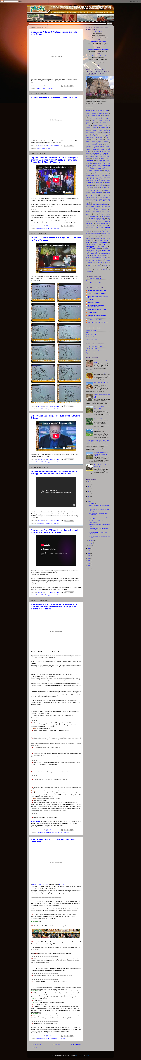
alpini (101, 112)
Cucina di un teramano (99, 146)
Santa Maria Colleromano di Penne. (101, 383)
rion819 (77, 1055)
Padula (87, 192)
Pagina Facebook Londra (92, 353)
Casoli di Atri (95, 127)
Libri (100, 177)
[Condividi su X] (69, 86)
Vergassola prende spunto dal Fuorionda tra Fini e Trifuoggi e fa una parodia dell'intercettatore (54, 472)
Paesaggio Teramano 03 (102, 194)
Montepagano (102, 184)
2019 (89, 481)
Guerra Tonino (88, 172)
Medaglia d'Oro (99, 182)
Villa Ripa (105, 269)
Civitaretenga (100, 139)
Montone (108, 184)
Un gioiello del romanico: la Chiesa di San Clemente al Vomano (101, 454)
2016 (89, 484)
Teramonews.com (45, 83)
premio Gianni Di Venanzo (101, 220)
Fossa (101, 162)
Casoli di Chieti (104, 127)
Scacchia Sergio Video (95, 252)
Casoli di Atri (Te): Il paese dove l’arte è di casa (102, 407)
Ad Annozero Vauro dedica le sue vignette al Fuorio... (99, 517)
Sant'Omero (103, 238)
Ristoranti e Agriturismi (95, 233)
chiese (101, 136)
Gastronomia (95, 167)
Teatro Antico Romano (96, 257)
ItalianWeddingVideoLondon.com (92, 175)
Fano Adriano (95, 158)
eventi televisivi (103, 156)
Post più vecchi (76, 1044)
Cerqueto (106, 134)
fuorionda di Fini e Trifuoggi (43, 228)
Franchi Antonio (97, 163)
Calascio (93, 120)
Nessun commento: (55, 86)
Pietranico (96, 213)
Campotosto (88, 124)
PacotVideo (63, 832)
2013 (89, 491)
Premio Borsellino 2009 (56, 1038)
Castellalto (94, 130)
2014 (89, 489)
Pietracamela (88, 213)
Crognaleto (88, 146)
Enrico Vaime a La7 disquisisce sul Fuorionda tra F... (97, 521)
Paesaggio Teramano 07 (91, 197)
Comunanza (88, 143)
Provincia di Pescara (103, 225)
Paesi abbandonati (104, 197)
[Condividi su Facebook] (71, 86)
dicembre (91, 503)
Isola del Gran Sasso (100, 173)
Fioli (93, 162)
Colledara (99, 141)
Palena (95, 199)
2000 (89, 563)
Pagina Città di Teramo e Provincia (94, 351)
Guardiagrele (106, 170)
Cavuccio (104, 132)
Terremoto (101, 259)
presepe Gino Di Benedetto (93, 221)
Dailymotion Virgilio (91, 330)
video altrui (56, 228)
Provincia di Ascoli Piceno (102, 223)
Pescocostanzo (88, 211)
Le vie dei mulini (98, 430)
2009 (89, 501)
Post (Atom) (39, 1048)
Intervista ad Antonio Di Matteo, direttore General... (99, 506)
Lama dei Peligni (93, 177)
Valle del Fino (91, 265)
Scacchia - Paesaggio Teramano (98, 245)
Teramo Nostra (89, 259)
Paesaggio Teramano (97, 192)
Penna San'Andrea (89, 209)
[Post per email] (62, 86)
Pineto (102, 213)
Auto (95, 117)
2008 (89, 548)
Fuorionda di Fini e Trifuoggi (40, 884)
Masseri (108, 180)
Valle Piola (99, 265)
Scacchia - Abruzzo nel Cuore (98, 241)
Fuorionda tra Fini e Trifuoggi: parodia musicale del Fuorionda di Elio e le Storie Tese (54, 531)
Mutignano (90, 187)
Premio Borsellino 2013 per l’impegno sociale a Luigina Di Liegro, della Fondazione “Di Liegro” (98, 442)
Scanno (109, 252)
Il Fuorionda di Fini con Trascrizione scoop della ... (99, 536)
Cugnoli (107, 146)
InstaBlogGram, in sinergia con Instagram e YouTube (96, 305)
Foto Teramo (90, 163)
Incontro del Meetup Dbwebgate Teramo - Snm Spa (54, 98)
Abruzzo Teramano (103, 110)
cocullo (93, 141)
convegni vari (104, 143)
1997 (89, 565)
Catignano (98, 132)
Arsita (104, 115)
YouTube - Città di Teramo (92, 335)
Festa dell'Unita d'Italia (100, 160)
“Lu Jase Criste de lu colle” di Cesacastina (101, 465)
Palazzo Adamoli (89, 199)
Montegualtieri (94, 184)
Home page (56, 1044)
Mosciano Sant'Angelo (100, 185)
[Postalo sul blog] (67, 86)
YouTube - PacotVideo (91, 339)
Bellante (89, 118)
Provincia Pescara (96, 230)
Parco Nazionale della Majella (92, 206)
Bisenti (95, 118)
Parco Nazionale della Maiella (100, 204)
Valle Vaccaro (106, 265)
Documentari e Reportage (92, 148)
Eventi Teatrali (94, 156)
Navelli (95, 187)
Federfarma (89, 160)
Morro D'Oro (90, 185)
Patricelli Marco (105, 208)
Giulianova (98, 168)
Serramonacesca (94, 253)
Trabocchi (88, 264)
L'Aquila (102, 175)
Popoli (95, 214)
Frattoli (104, 163)
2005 (89, 556)
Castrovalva (92, 132)
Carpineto (88, 127)
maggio (91, 543)
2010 (89, 499)
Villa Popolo (98, 269)
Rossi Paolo (93, 236)
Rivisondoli (103, 233)
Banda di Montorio (106, 117)
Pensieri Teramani (93, 312)
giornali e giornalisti (104, 167)
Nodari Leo (106, 187)
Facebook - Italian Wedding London (94, 346)
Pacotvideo (62, 884)
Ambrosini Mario (103, 113)
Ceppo (93, 134)
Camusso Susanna (105, 124)
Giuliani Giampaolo (90, 168)
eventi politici (105, 153)
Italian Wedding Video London (93, 278)
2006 (89, 553)
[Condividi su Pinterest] (73, 86)
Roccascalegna (106, 235)
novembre (91, 540)
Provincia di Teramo (102, 227)
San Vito (97, 238)
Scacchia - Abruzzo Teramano (100, 242)
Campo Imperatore (103, 122)
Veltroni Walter (96, 268)
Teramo (105, 257)
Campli (93, 122)
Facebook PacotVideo (91, 348)
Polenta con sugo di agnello (100, 373)
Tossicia (106, 262)
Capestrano (95, 125)
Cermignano (99, 134)
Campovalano (96, 124)
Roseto (87, 236)
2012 (89, 494)
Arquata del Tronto (96, 115)
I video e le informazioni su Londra (97, 293)
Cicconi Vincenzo (40, 832)
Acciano (87, 112)
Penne (97, 209)
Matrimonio (90, 182)
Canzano (88, 125)
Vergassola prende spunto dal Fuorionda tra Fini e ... (99, 525)
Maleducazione (89, 180)
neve (100, 187)
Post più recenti (36, 1044)
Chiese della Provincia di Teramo (98, 137)
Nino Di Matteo (35, 821)
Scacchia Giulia (106, 248)
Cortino (87, 144)
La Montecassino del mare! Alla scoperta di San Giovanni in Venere (102, 396)
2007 (89, 551)
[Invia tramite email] (65, 86)
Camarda (100, 120)
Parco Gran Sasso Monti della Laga (98, 202)
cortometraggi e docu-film (97, 144)
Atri (109, 115)
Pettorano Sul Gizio (97, 211)
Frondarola (93, 165)
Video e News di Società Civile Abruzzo (98, 323)
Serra (88, 253)
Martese (96, 180)
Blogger (87, 1055)
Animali (87, 115)
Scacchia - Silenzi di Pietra (93, 248)
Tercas (48, 88)
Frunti (99, 165)
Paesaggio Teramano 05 (104, 195)
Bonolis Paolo (102, 118)
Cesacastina (89, 136)
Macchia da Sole (91, 179)
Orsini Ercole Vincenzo (96, 190)
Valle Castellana (106, 264)
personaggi (104, 209)
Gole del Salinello (106, 168)
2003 (89, 560)
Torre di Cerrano (96, 260)
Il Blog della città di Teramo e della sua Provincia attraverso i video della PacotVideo (98, 297)
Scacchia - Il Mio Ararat (92, 244)
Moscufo (108, 185)
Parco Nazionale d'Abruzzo (97, 203)
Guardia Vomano (98, 170)
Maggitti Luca (100, 179)
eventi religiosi (89, 155)
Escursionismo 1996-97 (99, 149)
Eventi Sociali (100, 155)
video (52, 88)
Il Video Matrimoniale (94, 302)
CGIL (95, 136)
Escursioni (88, 149)
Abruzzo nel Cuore (90, 110)
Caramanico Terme (103, 125)
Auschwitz (90, 117)
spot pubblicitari (95, 255)
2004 (89, 558)
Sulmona (103, 255)
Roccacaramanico (97, 235)
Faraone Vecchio (104, 158)
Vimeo (87, 332)
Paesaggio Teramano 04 (91, 196)
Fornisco (97, 162)
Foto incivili (107, 162)
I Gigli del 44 (96, 172)
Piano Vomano (106, 211)
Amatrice (94, 113)
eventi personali (95, 153)
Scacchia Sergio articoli (92, 250)
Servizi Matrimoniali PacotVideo (94, 283)
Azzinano (99, 117)
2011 (89, 496)
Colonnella (106, 141)
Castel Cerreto (89, 129)
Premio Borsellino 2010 (92, 216)
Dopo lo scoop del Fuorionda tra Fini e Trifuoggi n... (98, 513)
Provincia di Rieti (89, 227)
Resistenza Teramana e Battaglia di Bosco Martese (97, 316)
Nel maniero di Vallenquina (100, 419)
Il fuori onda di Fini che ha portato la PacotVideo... (98, 532)
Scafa (105, 252)
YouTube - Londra (90, 337)
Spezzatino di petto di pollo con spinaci (101, 361)
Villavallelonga (89, 271)
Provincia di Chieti (90, 225)
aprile (90, 545)
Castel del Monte (100, 129)
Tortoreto (100, 262)
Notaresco (88, 189)
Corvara (106, 144)
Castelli (100, 130)
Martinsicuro (103, 180)
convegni (95, 143)
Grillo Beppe (89, 170)
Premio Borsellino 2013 (97, 218)
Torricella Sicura (92, 262)
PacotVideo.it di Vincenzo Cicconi (97, 309)
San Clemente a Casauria (102, 236)
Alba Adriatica (94, 112)
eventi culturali (98, 151)
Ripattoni (96, 231)
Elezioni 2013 (106, 148)
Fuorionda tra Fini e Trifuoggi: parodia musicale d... (98, 529)
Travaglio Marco (96, 264)
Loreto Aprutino (107, 177)
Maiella (107, 179)
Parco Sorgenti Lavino (94, 208)
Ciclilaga (94, 139)
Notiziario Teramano (41, 88)
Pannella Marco (102, 199)
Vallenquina (88, 268)
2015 (89, 486)
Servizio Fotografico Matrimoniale (97, 320)
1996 (89, 568)
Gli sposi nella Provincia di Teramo (97, 290)
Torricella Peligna (106, 260)
